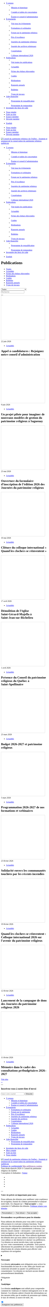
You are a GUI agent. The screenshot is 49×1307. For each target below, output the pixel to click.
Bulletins (9, 280)
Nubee (24, 1173)
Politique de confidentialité (11, 1166)
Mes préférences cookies (32, 1166)
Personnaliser (7, 1213)
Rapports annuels (13, 283)
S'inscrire (29, 1094)
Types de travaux (13, 285)
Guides (9, 278)
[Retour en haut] (2, 1084)
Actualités (10, 271)
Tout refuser (20, 1213)
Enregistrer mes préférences (12, 1305)
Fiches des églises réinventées (18, 274)
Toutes (8, 269)
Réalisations (11, 276)
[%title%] (2, 1191)
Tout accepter (32, 1213)
